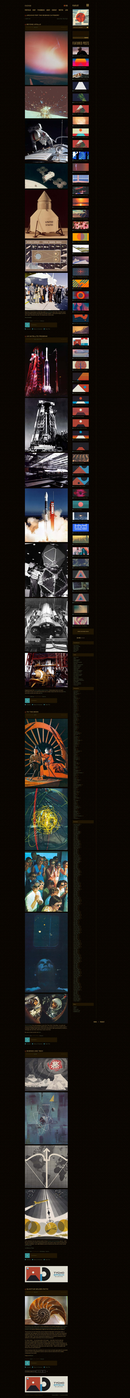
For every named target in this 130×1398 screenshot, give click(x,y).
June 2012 (76, 921)
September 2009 (77, 961)
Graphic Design (77, 733)
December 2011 (77, 928)
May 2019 (75, 829)
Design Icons (76, 716)
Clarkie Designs (77, 659)
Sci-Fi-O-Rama (28, 1025)
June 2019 (76, 827)
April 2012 (75, 924)
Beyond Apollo (49, 312)
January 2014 (76, 898)
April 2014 (75, 895)
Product (75, 778)
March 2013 (76, 910)
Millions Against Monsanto (79, 680)
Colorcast (75, 707)
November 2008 (77, 973)
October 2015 (76, 873)
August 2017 (76, 848)
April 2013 (75, 909)
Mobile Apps (76, 763)
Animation (75, 694)
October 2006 (76, 1000)
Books (75, 701)
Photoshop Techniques (78, 772)
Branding (75, 703)
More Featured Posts (83, 631)
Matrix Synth (76, 676)
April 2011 (75, 938)
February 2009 (76, 969)
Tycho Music (41, 10)
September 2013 (77, 903)
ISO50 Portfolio (77, 668)
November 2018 (77, 832)
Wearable (75, 812)
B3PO (75, 658)
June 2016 (76, 865)
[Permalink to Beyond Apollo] (33, 24)
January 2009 (76, 970)
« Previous (39, 1371)
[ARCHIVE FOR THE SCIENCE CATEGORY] (42, 15)
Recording (76, 787)
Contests (75, 710)
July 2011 (75, 934)
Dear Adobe (76, 713)
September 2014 (77, 889)
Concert (75, 709)
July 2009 (75, 963)
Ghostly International (78, 662)
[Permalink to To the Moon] (31, 712)
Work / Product (99, 1021)
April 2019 (75, 830)
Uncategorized (76, 807)
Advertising (42, 1251)
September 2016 (77, 861)
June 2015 (76, 878)
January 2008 (76, 985)
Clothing (75, 706)
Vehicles (75, 808)
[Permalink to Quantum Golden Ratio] (36, 1289)
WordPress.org (76, 1011)
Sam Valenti (76, 650)
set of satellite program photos (41, 690)
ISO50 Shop (76, 669)
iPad (74, 747)
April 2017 (75, 853)
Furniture (75, 728)
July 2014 (75, 891)
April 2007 (75, 993)
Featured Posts (81, 43)
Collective (38, 339)
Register (75, 1006)
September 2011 (77, 932)
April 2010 (75, 952)
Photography (76, 770)
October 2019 (76, 825)
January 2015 (76, 884)
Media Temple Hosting (81, 637)
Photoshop (76, 771)
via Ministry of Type (29, 1248)
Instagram (76, 742)
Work (75, 817)
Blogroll (75, 700)
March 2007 (76, 994)
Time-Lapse (76, 800)
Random (75, 783)
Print (74, 776)
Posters (75, 775)
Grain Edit (75, 663)
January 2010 (76, 956)
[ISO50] (29, 5)
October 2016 (76, 860)
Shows (75, 793)
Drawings (75, 718)
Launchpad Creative (77, 675)
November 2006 (77, 999)
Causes (75, 705)
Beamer (75, 651)
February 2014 (76, 897)
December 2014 (77, 885)
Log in (75, 1008)
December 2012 (77, 914)
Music (75, 764)
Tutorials (75, 803)
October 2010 (76, 945)
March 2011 (76, 939)
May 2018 (75, 837)
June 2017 (76, 850)
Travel (75, 801)
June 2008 (76, 979)
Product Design (77, 779)
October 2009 (76, 960)
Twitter (61, 10)
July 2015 (75, 877)
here (65, 691)
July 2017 (75, 849)
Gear (74, 730)
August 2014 (76, 890)
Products (75, 781)
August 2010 (76, 948)
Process (75, 777)
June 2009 (76, 964)
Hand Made (76, 736)
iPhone (75, 748)
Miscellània (76, 759)
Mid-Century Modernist (78, 679)
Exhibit (75, 722)
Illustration (76, 739)
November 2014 (77, 886)
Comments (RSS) (64, 1395)
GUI (74, 735)
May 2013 (75, 908)
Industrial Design (77, 740)
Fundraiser (76, 727)
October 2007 (76, 988)
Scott (36, 27)
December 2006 (77, 998)
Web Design (76, 813)
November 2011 (77, 930)
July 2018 (75, 835)
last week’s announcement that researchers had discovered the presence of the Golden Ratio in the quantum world (46, 1328)
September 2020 (77, 824)
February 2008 (76, 984)
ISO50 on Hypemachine (78, 664)
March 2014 (76, 896)
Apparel (75, 697)
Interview (75, 746)
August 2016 (76, 862)
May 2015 (75, 879)
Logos (75, 755)
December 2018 (77, 831)
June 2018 (76, 836)
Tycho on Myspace (77, 683)
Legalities (75, 754)
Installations (76, 743)
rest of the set (28, 1245)
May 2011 (75, 937)
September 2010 (77, 946)
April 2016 (75, 867)
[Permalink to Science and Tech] (34, 1051)
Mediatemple (76, 677)
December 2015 (77, 871)
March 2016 (76, 868)
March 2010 (76, 954)
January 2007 (76, 997)
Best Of (75, 699)
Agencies (75, 692)
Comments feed (77, 1010)
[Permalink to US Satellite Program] (36, 336)
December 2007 (77, 986)
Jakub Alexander (77, 646)
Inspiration (76, 741)
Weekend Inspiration (78, 815)
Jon (35, 714)
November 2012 (77, 915)
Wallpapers (76, 811)
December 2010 (77, 943)
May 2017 (75, 851)
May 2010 (75, 951)
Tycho (75, 805)
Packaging (76, 767)
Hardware (75, 737)
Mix (74, 760)
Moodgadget (76, 681)
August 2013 (76, 904)
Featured (75, 723)
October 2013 (76, 902)
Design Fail (76, 715)
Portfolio (28, 10)
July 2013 (75, 906)
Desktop (75, 717)
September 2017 (77, 847)
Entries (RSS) (55, 1395)
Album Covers (76, 693)
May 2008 (75, 980)
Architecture (76, 698)
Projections (76, 782)
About (48, 10)
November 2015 (77, 872)
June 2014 (76, 892)
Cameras (75, 704)
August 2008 (76, 976)
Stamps (75, 796)
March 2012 (76, 925)
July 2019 (75, 826)
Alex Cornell (76, 647)
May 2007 (75, 992)
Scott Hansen (76, 645)
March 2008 (76, 982)
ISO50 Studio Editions (78, 670)
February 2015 (76, 883)
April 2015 (75, 880)
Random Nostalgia (77, 784)
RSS (66, 5)
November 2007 (77, 987)
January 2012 (76, 927)
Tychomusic (76, 685)
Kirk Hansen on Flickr (78, 674)
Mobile (75, 761)
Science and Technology (53, 1241)
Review (75, 788)
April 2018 (75, 838)
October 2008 (76, 974)
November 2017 (77, 844)
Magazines (76, 757)
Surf (74, 799)
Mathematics (76, 758)
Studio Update (76, 797)
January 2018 (76, 842)
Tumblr (75, 802)
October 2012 (76, 916)
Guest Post (76, 734)
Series (75, 790)
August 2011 (76, 933)
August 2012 (76, 919)
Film (74, 724)
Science (42, 320)
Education (75, 719)
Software (75, 794)
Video (75, 809)
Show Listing (76, 791)
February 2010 (76, 955)
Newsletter (76, 766)
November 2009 (77, 958)
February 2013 (76, 912)
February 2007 (76, 996)
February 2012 (76, 926)
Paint (75, 769)
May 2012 (75, 922)
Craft (75, 712)
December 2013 (77, 900)
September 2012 (77, 918)
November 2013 (77, 901)
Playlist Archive (81, 27)
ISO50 (75, 749)
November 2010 (77, 944)
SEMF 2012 (28, 18)
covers (75, 711)
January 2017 (76, 856)
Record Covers (77, 785)
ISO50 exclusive (77, 751)
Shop (34, 10)
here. (40, 1032)
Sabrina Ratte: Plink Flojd (62, 18)
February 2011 (76, 940)
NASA (75, 765)
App (74, 695)
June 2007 (76, 991)
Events (75, 721)
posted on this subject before (33, 1326)
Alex (35, 1054)
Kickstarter (76, 752)
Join (66, 10)
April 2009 (75, 967)
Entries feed (76, 1009)
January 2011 (76, 942)
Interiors (75, 745)
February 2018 (76, 841)
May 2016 (75, 866)
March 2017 (76, 854)
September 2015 (77, 874)
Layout (75, 753)
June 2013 (76, 907)
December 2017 (77, 843)
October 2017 (76, 845)
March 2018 (76, 839)
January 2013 (76, 913)
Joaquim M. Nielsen (77, 671)
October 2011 (76, 931)
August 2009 (76, 962)
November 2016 (77, 859)
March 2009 (76, 968)
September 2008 (77, 975)
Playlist (81, 5)
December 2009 (77, 957)
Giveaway (75, 731)
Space (75, 795)
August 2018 (76, 833)
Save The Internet (77, 682)
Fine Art (75, 725)
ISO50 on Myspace (77, 665)
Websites (75, 814)
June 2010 (76, 950)
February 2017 (76, 855)
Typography (76, 806)
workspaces (76, 818)
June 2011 (76, 936)
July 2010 (75, 949)
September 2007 (77, 990)
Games (75, 729)
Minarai (31, 1355)
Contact (54, 10)
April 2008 (75, 981)
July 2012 (75, 920)
